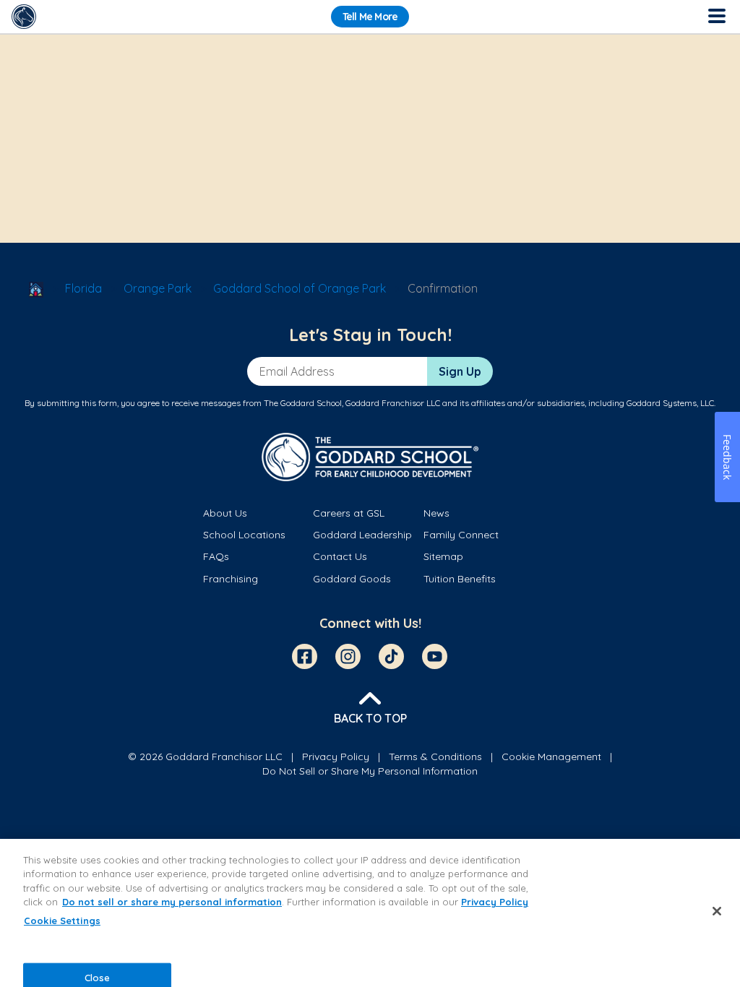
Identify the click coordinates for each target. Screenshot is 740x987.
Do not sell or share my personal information (172, 902)
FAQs (216, 556)
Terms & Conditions (435, 756)
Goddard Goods (352, 578)
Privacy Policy (335, 756)
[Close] (717, 911)
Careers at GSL (348, 513)
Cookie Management (551, 756)
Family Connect (461, 534)
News (436, 513)
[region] (370, 913)
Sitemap (443, 556)
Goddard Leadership (362, 534)
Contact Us (340, 556)
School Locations (244, 534)
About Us (225, 513)
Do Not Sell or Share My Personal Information (370, 770)
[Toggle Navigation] (716, 17)
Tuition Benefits (459, 578)
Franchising (230, 578)
